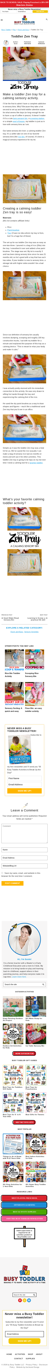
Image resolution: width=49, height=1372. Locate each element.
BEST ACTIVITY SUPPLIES (24, 1212)
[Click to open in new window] (46, 19)
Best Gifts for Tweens (35, 1114)
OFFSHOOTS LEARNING (24, 1205)
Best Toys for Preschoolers (31, 1088)
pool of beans (19, 121)
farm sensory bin (20, 118)
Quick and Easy (16, 632)
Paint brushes (13, 230)
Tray (9, 233)
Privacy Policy (31, 1365)
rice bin (21, 137)
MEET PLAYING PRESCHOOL (24, 1198)
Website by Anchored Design (27, 1367)
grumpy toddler (36, 463)
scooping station (37, 118)
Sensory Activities (31, 632)
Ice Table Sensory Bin (35, 1046)
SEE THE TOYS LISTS (24, 1122)
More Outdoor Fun (24, 1053)
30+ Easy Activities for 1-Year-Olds (12, 1185)
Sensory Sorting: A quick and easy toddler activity (13, 711)
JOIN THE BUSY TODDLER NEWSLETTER (24, 1219)
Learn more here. (19, 977)
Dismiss (29, 5)
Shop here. (21, 5)
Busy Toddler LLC (17, 1365)
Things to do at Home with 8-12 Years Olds (12, 1157)
